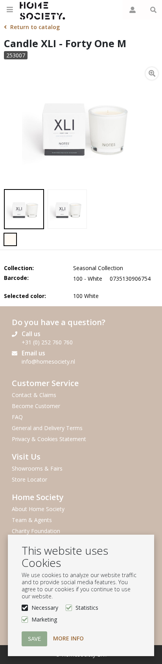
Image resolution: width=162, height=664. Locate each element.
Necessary (44, 607)
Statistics (86, 607)
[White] (10, 239)
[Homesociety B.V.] (45, 10)
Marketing (44, 619)
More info (68, 638)
